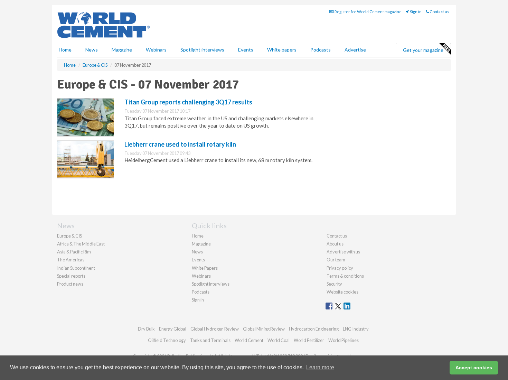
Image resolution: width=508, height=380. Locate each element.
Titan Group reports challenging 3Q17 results (188, 102)
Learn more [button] (320, 367)
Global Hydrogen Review (214, 329)
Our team (336, 259)
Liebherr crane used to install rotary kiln (180, 144)
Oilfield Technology (167, 340)
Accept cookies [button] (473, 367)
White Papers (205, 268)
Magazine (122, 50)
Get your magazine (423, 50)
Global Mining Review (264, 329)
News (197, 251)
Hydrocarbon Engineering (314, 329)
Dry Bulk (146, 329)
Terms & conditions (345, 276)
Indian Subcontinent (76, 268)
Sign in (415, 11)
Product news (70, 284)
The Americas (70, 259)
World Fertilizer (309, 340)
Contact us (439, 11)
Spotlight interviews (202, 50)
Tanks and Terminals (210, 340)
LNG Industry (356, 329)
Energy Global (172, 329)
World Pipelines (343, 340)
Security (334, 284)
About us (335, 244)
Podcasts (320, 50)
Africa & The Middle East (81, 244)
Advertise (355, 50)
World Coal (278, 340)
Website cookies (342, 292)
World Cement (249, 340)
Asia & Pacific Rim (74, 251)
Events (245, 50)
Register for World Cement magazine (368, 11)
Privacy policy (340, 268)
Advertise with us (343, 251)
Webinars (156, 50)
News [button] (91, 50)
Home (65, 50)
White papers (282, 50)
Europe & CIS (69, 236)
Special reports (71, 276)
